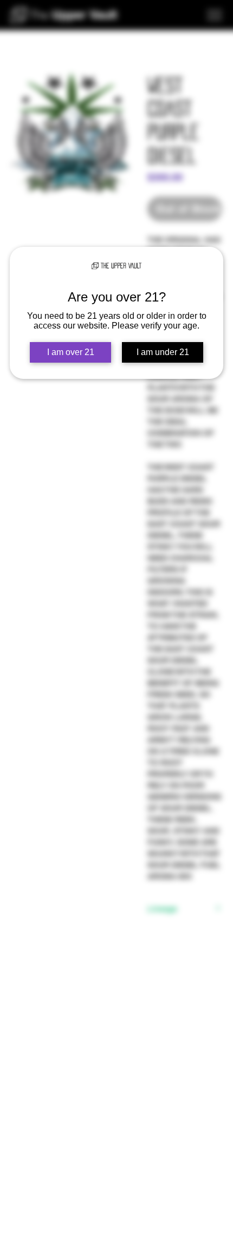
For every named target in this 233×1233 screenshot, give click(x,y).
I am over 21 (70, 352)
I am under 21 (163, 352)
